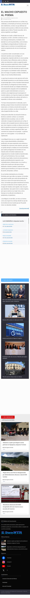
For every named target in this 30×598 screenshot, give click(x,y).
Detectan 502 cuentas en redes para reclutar (13, 299)
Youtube (9, 564)
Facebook (9, 556)
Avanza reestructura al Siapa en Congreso (12, 318)
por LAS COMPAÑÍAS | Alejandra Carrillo (10, 18)
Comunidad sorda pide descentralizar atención (13, 375)
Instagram (9, 560)
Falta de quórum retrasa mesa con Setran (12, 356)
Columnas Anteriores (9, 215)
